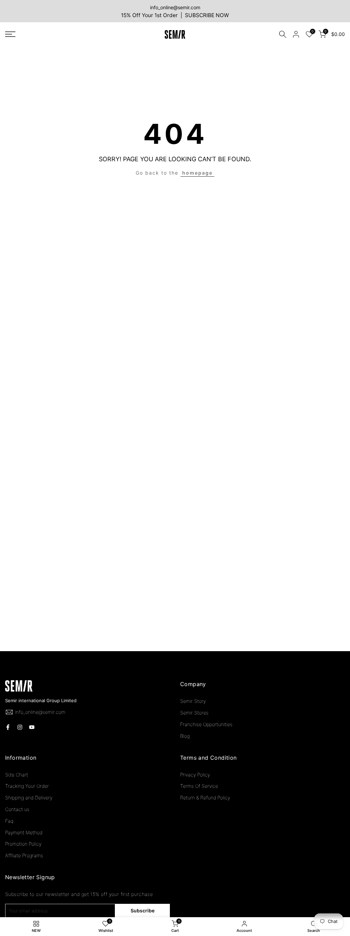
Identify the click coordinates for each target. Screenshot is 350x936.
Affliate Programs (24, 855)
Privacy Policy (195, 774)
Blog (185, 736)
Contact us (17, 809)
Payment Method (23, 832)
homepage (197, 173)
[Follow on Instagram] (19, 727)
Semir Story (193, 701)
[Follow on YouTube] (32, 727)
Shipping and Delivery (28, 797)
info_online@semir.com (175, 7)
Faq (9, 821)
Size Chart (16, 774)
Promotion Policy (23, 844)
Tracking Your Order (27, 786)
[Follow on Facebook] (8, 727)
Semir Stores (194, 713)
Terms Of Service (199, 786)
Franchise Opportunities (206, 724)
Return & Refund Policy (205, 797)
